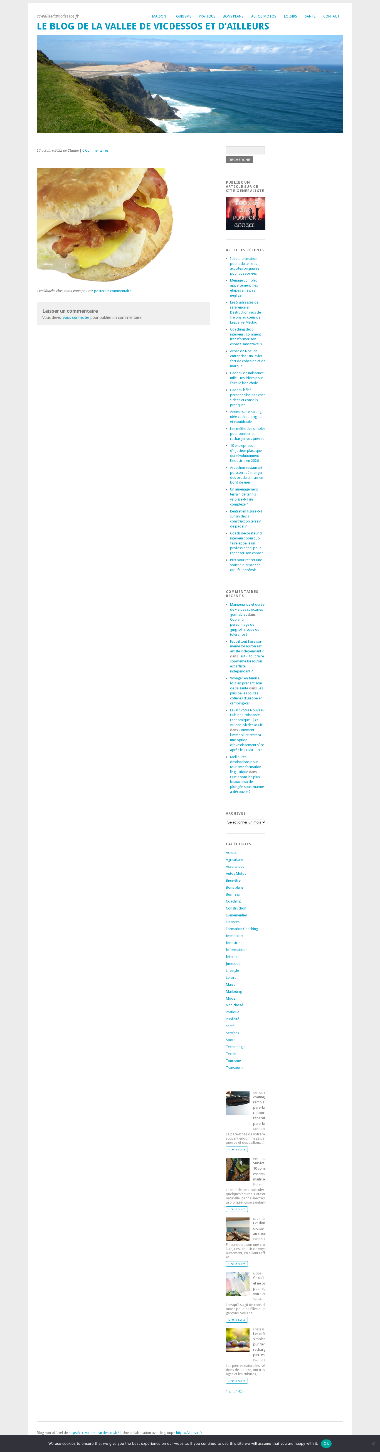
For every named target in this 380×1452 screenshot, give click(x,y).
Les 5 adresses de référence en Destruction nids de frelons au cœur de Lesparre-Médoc (245, 312)
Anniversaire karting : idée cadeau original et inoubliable (246, 417)
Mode (230, 998)
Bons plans (233, 16)
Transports (234, 1068)
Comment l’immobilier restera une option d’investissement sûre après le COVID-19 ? (247, 740)
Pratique (207, 16)
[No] (373, 1443)
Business (233, 894)
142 (239, 1391)
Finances (233, 922)
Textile (231, 1054)
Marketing (234, 991)
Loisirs (290, 16)
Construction (236, 908)
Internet (232, 957)
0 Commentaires (95, 150)
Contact (331, 16)
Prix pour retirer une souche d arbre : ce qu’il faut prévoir (246, 565)
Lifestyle (232, 970)
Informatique (236, 950)
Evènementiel (236, 915)
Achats (231, 853)
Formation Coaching (242, 929)
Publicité (232, 1019)
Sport (230, 1040)
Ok (326, 1443)
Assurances (235, 866)
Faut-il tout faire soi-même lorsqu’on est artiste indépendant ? (247, 646)
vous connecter (76, 317)
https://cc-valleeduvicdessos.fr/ (94, 1433)
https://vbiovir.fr (189, 1433)
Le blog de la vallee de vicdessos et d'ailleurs (153, 26)
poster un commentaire (112, 291)
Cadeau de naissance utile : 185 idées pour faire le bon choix (247, 378)
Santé (310, 16)
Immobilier (235, 936)
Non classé (234, 1005)
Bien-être (233, 880)
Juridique (233, 964)
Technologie (235, 1047)
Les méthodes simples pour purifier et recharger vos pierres (247, 434)
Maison (159, 16)
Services (232, 1033)
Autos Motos (263, 16)
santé (230, 1026)
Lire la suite (236, 1149)
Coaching (233, 901)
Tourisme (182, 16)
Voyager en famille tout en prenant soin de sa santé (246, 683)
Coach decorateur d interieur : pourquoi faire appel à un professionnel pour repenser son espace (246, 543)
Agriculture (234, 859)
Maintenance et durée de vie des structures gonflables (247, 609)
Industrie (233, 943)
